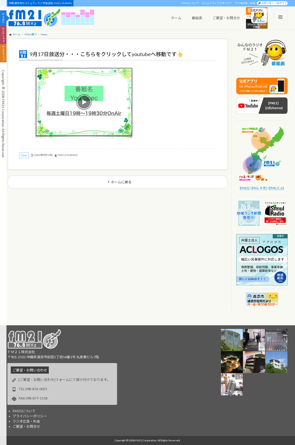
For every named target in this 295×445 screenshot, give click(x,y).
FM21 (3, 19)
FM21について (190, 3)
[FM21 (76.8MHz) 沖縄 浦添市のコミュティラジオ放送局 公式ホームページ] (34, 17)
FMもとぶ (3, 55)
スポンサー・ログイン (274, 3)
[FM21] (244, 188)
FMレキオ (3, 36)
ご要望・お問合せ (26, 426)
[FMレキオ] (259, 188)
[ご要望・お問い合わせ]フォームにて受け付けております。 (64, 379)
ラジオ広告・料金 (245, 3)
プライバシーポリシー (30, 416)
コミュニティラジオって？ (216, 3)
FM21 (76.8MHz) (68, 155)
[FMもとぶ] (276, 188)
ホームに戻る (121, 182)
